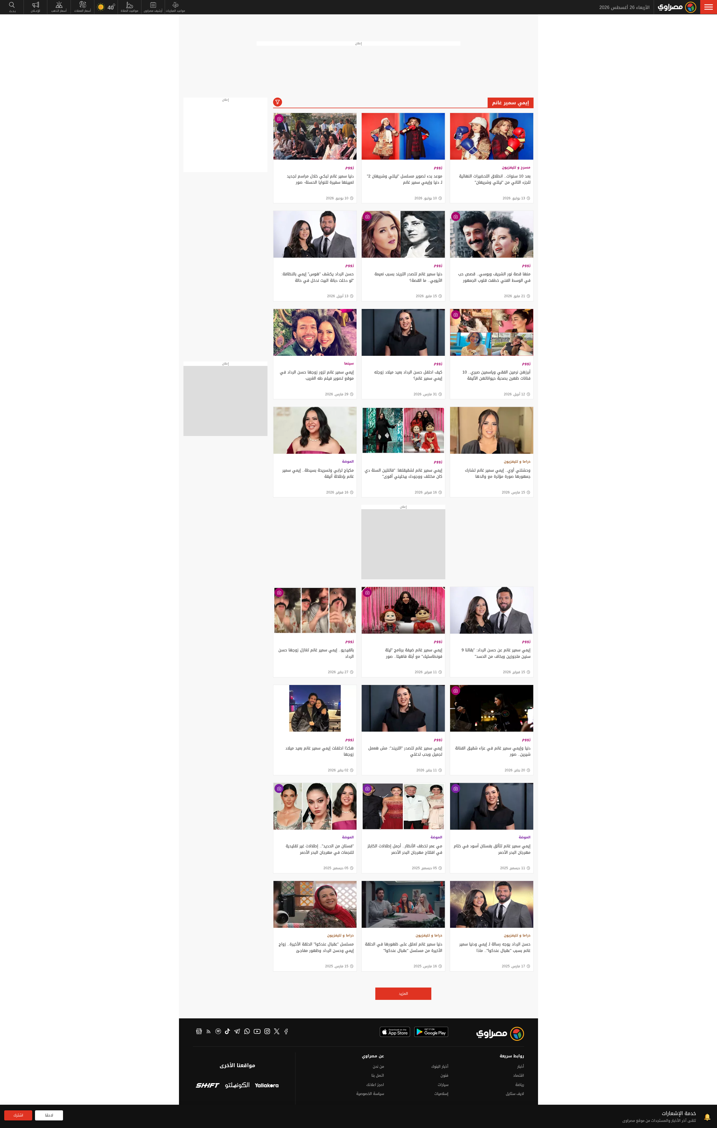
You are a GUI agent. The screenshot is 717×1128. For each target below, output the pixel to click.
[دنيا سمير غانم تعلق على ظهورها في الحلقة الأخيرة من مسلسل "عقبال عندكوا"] (403, 904)
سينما (349, 363)
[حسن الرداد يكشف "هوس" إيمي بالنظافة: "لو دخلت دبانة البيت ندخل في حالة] (315, 234)
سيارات (443, 1084)
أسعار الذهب (59, 10)
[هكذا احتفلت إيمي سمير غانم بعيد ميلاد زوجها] (315, 708)
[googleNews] (199, 1032)
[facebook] (286, 1032)
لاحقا (49, 1115)
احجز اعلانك (375, 1084)
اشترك (18, 1115)
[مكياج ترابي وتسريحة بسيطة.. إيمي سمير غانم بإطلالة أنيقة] (315, 430)
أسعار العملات (82, 10)
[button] (708, 7)
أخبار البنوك (439, 1066)
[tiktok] (227, 1032)
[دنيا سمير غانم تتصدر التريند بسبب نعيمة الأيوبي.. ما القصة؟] (403, 234)
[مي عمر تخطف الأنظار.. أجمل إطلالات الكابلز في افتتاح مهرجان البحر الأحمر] (403, 806)
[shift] (207, 1086)
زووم (438, 167)
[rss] (208, 1032)
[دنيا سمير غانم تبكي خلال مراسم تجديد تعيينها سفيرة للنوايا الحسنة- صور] (315, 136)
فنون (444, 1075)
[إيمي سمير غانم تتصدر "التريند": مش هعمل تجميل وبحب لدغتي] (403, 708)
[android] (431, 1032)
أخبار (520, 1066)
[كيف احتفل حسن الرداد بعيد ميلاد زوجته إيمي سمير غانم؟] (403, 332)
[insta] (267, 1032)
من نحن (378, 1066)
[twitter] (277, 1032)
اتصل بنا (377, 1075)
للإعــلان (35, 10)
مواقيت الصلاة (129, 10)
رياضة (519, 1084)
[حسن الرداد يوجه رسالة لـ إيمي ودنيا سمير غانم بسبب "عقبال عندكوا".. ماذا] (491, 904)
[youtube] (257, 1032)
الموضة (348, 461)
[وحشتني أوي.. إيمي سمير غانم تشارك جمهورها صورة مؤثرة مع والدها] (491, 430)
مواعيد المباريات (175, 10)
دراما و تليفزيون (517, 461)
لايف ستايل (515, 1093)
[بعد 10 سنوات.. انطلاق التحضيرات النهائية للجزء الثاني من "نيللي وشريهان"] (491, 136)
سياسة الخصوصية (370, 1093)
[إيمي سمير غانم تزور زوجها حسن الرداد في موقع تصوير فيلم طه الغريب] (315, 332)
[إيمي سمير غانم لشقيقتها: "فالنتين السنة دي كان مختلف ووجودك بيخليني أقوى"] (403, 430)
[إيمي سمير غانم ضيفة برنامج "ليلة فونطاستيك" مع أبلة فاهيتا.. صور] (403, 610)
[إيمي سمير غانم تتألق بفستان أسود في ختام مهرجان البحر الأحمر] (491, 806)
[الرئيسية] (677, 7)
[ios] (395, 1032)
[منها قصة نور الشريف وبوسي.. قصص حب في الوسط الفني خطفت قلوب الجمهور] (491, 234)
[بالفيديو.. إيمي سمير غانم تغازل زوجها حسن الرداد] (315, 610)
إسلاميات (441, 1093)
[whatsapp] (247, 1032)
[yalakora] (266, 1086)
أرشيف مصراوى (153, 10)
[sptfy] (218, 1032)
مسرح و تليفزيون (516, 167)
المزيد (403, 993)
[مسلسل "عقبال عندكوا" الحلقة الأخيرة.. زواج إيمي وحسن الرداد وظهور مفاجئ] (315, 904)
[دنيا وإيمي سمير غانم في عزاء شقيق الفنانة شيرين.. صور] (491, 708)
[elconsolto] (237, 1086)
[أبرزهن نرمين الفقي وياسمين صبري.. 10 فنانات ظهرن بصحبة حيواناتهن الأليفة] (491, 332)
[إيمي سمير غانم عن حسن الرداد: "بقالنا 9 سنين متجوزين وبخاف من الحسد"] (491, 610)
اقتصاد (518, 1075)
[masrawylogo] (495, 1034)
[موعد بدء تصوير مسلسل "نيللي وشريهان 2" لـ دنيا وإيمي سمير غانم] (403, 136)
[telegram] (237, 1032)
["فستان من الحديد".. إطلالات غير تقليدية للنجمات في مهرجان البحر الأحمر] (315, 806)
